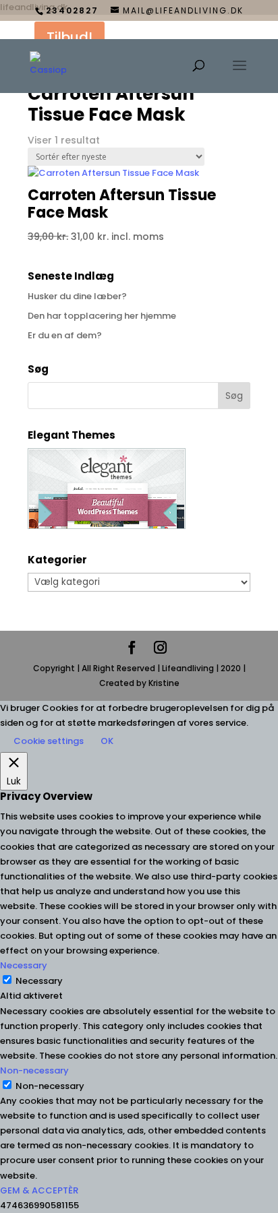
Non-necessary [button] (34, 1070)
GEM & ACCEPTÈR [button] (39, 1190)
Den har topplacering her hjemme (102, 315)
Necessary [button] (23, 965)
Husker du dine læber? (77, 296)
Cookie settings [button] (48, 741)
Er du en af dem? (65, 335)
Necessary (39, 980)
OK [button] (107, 741)
